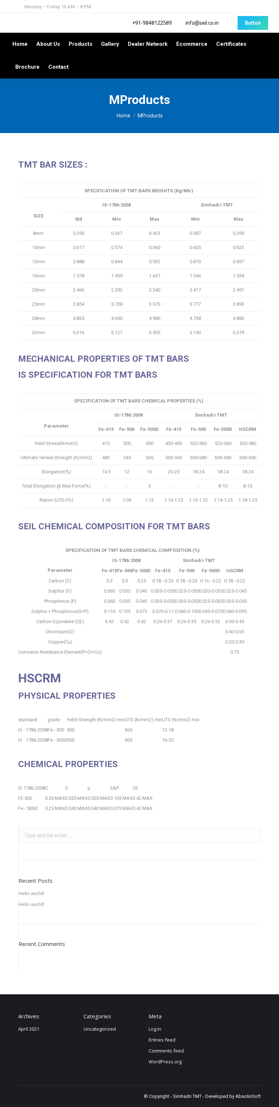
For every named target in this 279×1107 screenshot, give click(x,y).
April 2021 (28, 1029)
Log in (155, 1029)
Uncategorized (100, 1029)
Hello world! (31, 893)
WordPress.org (165, 1061)
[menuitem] (20, 44)
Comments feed (166, 1050)
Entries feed (162, 1039)
